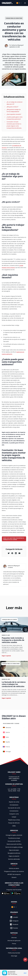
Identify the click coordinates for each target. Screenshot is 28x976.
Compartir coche (14, 814)
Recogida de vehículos (14, 853)
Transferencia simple (14, 838)
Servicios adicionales (14, 859)
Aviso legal (14, 956)
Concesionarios (14, 811)
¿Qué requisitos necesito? (14, 114)
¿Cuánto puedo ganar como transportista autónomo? (14, 118)
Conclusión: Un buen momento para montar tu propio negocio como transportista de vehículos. (14, 125)
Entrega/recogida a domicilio (14, 835)
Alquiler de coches (14, 802)
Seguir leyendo (6, 656)
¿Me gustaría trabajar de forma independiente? (14, 110)
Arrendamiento (14, 805)
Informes (14, 937)
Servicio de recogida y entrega (14, 847)
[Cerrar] (1, 972)
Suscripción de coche (14, 808)
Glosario (14, 877)
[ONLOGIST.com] (7, 3)
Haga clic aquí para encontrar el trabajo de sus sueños (13, 538)
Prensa (14, 943)
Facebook (15, 924)
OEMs (14, 826)
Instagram (15, 921)
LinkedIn (15, 917)
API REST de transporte (14, 874)
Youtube (15, 928)
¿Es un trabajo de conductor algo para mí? (15, 103)
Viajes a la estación (14, 856)
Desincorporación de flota (14, 844)
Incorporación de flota (14, 841)
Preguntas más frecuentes (14, 889)
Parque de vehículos (14, 823)
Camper (14, 817)
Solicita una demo (14, 868)
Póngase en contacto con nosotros (14, 871)
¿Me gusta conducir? (12, 107)
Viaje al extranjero (14, 850)
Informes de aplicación (14, 940)
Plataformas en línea (14, 820)
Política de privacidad (14, 953)
